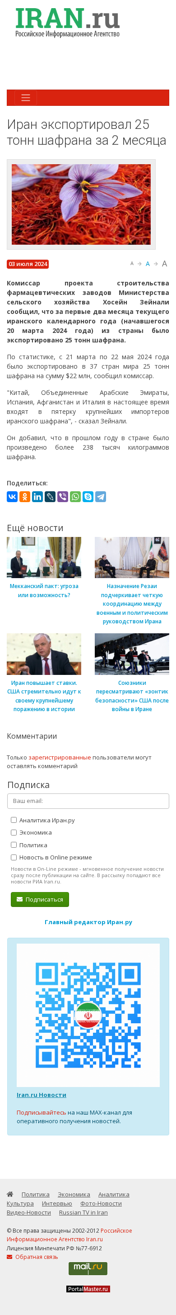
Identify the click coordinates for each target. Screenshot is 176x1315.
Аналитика (114, 1194)
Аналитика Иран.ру (46, 820)
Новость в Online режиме (55, 857)
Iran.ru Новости (41, 1095)
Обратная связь (36, 1257)
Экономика (35, 832)
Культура (20, 1203)
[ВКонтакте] (12, 496)
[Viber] (62, 496)
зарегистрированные (59, 757)
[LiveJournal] (50, 496)
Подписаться (43, 899)
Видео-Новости (29, 1212)
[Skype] (88, 496)
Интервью (57, 1203)
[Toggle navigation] (25, 97)
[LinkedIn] (37, 496)
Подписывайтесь (41, 1112)
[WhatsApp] (75, 496)
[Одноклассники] (24, 496)
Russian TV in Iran (83, 1212)
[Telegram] (100, 496)
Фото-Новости (101, 1203)
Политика (32, 845)
